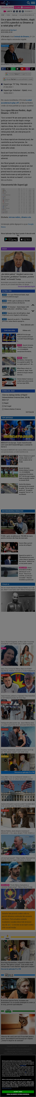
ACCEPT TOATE (18, 1091)
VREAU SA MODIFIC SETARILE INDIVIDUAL (18, 1094)
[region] (18, 1076)
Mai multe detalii (23, 1065)
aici (25, 1071)
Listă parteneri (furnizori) (6, 1088)
